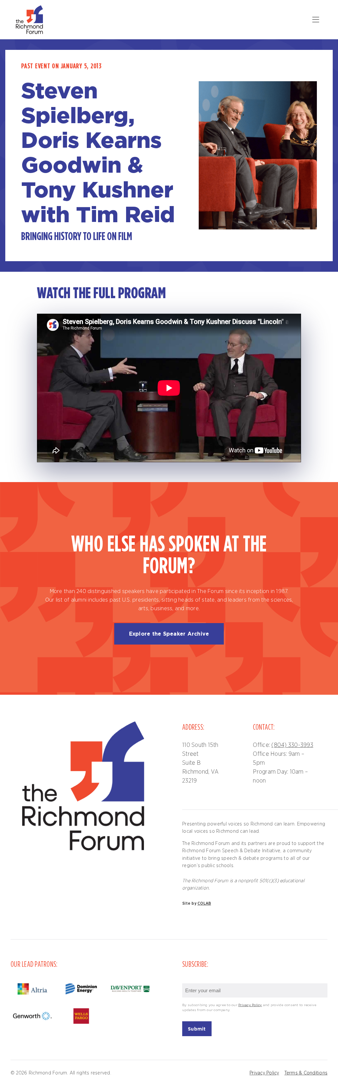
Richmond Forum (30, 19)
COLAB (204, 903)
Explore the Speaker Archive (169, 634)
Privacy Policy (250, 1005)
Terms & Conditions (306, 1072)
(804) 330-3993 (292, 745)
